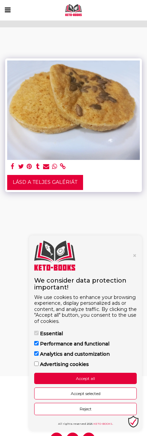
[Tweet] (21, 166)
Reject (86, 408)
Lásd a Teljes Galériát (45, 182)
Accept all (85, 378)
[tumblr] (38, 166)
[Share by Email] (46, 166)
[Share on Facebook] (13, 166)
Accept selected (86, 393)
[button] (7, 9)
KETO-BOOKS (102, 423)
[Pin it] (29, 166)
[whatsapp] (55, 166)
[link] (63, 166)
